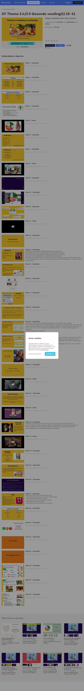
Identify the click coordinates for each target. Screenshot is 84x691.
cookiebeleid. (44, 350)
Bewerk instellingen (35, 354)
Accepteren (50, 354)
